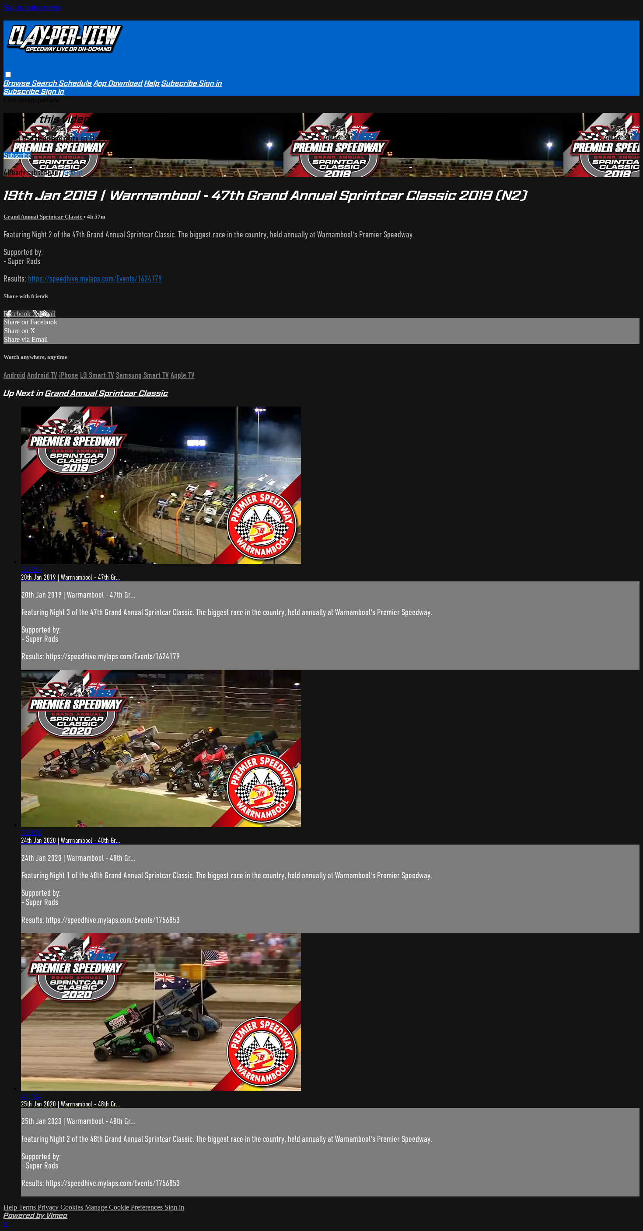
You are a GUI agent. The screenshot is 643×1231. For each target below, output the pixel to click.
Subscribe (17, 155)
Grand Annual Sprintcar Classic (43, 216)
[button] (8, 74)
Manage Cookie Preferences (124, 1207)
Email (47, 313)
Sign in (210, 83)
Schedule (75, 83)
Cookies (72, 1207)
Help (152, 83)
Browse (17, 83)
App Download (118, 83)
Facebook (17, 313)
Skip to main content (31, 7)
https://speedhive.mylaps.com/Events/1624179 (95, 278)
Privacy (49, 1207)
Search (45, 83)
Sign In (52, 91)
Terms (28, 1207)
